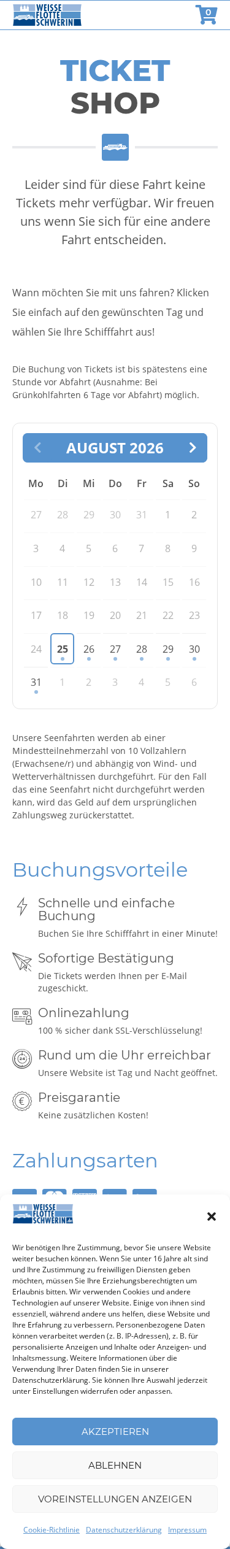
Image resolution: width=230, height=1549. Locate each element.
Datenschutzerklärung (124, 1529)
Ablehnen (115, 1465)
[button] (211, 1216)
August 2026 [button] (115, 448)
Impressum (187, 1529)
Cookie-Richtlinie (51, 1529)
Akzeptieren (115, 1431)
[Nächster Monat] (192, 448)
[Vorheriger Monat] (37, 448)
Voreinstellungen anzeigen (115, 1499)
